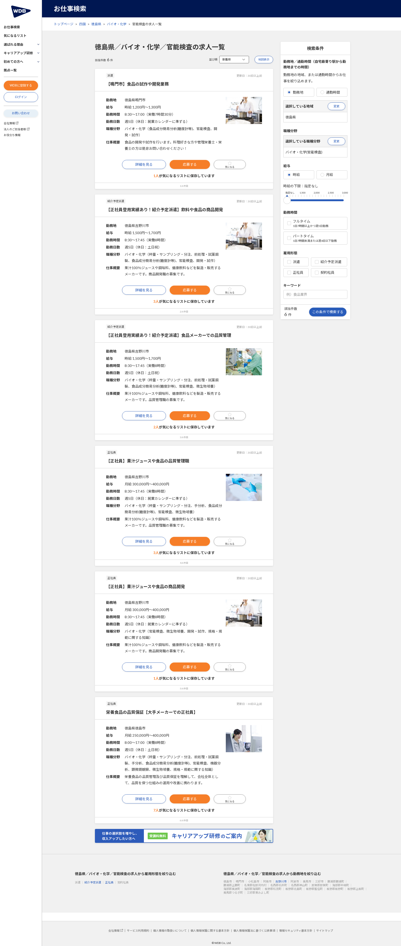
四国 (82, 24)
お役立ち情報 (12, 135)
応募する (190, 164)
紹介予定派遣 (330, 262)
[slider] (287, 199)
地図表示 (263, 59)
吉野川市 (281, 881)
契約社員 (327, 272)
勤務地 (298, 92)
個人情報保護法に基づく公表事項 (254, 930)
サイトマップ (324, 930)
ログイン (21, 97)
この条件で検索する (327, 312)
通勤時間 (333, 92)
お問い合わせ (21, 113)
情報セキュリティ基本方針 (295, 930)
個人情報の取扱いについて (170, 930)
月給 (329, 174)
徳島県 (96, 24)
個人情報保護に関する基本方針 (210, 930)
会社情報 (9, 123)
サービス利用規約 (138, 930)
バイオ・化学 (116, 24)
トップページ (63, 24)
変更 (336, 106)
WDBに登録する (21, 85)
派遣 (296, 262)
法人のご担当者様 (15, 129)
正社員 (298, 272)
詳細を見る (144, 164)
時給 (296, 174)
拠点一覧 (10, 70)
